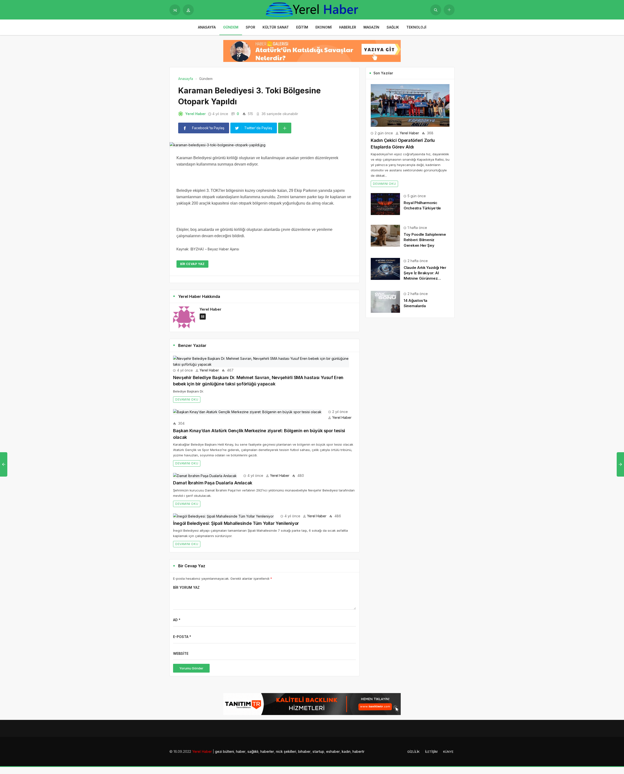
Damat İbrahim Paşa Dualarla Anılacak (212, 482)
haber (240, 751)
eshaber (333, 751)
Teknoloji (416, 27)
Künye (448, 752)
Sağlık (393, 27)
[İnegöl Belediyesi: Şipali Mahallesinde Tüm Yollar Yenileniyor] (223, 516)
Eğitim (302, 27)
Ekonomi (323, 27)
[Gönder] (435, 9)
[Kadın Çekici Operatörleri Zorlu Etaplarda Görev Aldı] (410, 105)
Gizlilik (413, 752)
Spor (250, 27)
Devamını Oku (186, 399)
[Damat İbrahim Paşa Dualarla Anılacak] (205, 475)
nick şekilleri (286, 751)
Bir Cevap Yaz (192, 264)
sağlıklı (252, 751)
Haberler (347, 27)
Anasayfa (207, 27)
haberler (267, 751)
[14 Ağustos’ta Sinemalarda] (385, 301)
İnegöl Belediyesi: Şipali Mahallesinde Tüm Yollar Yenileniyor (236, 523)
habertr (358, 751)
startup (318, 751)
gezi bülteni (224, 751)
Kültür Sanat (276, 27)
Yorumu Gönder (191, 668)
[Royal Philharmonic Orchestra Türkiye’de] (385, 204)
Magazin (371, 27)
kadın (346, 751)
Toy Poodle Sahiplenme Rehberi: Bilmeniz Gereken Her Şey (425, 239)
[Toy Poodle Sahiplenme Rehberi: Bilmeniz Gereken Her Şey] (385, 235)
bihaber (304, 751)
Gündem (230, 27)
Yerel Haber (195, 114)
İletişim (431, 752)
